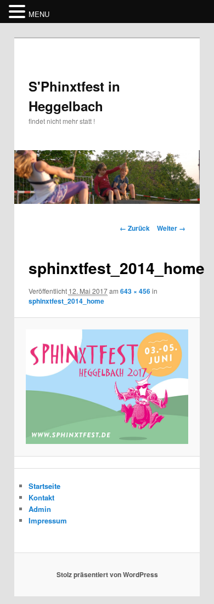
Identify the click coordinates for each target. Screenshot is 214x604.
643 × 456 (135, 291)
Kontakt (41, 497)
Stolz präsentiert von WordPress (107, 574)
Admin (40, 509)
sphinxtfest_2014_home (66, 301)
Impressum (48, 520)
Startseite (44, 486)
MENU (39, 14)
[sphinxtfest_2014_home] (107, 386)
